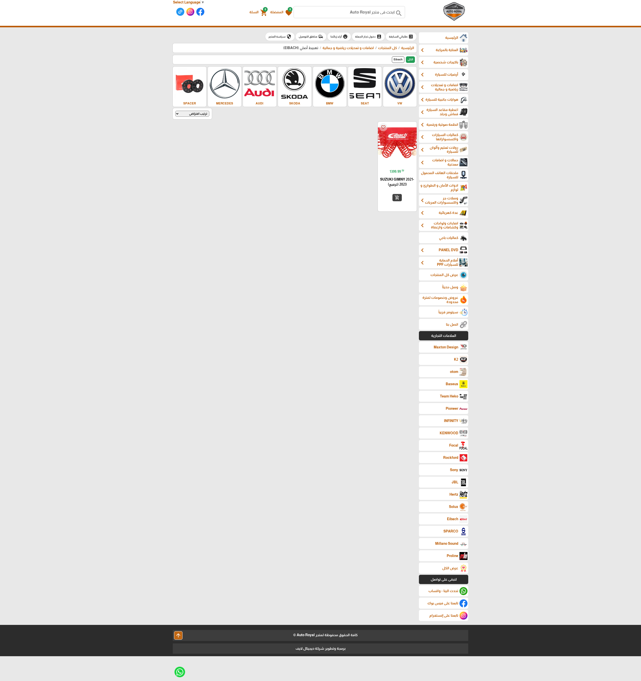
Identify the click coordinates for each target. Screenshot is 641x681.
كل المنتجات (387, 48)
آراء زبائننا (339, 36)
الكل (410, 59)
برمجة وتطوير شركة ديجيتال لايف (320, 648)
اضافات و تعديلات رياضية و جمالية (348, 48)
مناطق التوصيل (311, 36)
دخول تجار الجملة (368, 36)
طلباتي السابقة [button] (401, 36)
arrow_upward (178, 635)
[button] (281, 12)
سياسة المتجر (279, 36)
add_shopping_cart (397, 197)
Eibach (398, 59)
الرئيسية (407, 48)
